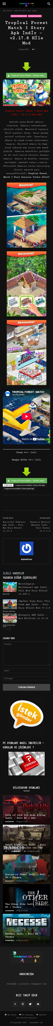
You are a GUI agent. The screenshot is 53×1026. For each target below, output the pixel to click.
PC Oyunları (27, 1015)
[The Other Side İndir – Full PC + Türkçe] (26, 898)
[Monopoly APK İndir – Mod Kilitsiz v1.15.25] (10, 618)
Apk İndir (6, 594)
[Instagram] (23, 1004)
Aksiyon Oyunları (9, 611)
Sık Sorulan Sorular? (26, 1018)
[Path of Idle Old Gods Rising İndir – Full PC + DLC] (26, 809)
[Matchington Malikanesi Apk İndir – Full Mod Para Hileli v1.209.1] (10, 587)
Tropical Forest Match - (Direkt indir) (27, 75)
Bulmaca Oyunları (35, 16)
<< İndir (31, 452)
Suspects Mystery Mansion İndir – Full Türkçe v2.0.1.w (40, 526)
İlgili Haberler (13, 573)
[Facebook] (15, 1004)
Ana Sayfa (7, 11)
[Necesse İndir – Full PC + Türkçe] (26, 928)
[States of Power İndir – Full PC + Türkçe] (26, 869)
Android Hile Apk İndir (25, 11)
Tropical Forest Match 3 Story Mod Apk (19, 488)
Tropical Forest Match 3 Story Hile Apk (30, 485)
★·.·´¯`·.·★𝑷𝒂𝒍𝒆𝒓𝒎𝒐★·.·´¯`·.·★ (15, 851)
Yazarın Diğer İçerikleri (20, 577)
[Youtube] (38, 1004)
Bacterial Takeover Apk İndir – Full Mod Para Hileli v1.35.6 (14, 526)
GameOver (26, 559)
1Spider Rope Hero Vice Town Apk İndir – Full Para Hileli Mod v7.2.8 (34, 604)
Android (42, 1015)
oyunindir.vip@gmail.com (32, 984)
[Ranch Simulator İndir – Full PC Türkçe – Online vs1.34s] (26, 839)
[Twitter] (30, 1004)
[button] (49, 4)
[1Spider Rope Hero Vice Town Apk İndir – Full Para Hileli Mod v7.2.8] (10, 604)
